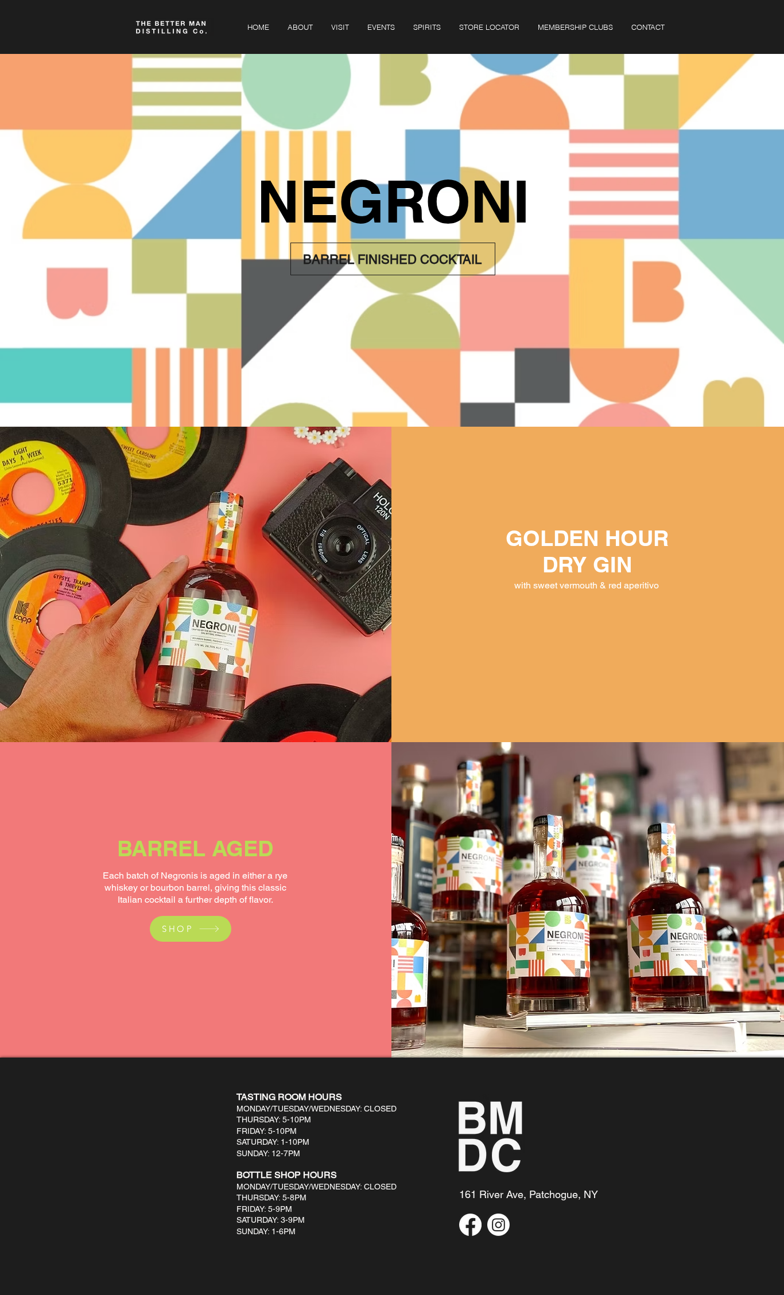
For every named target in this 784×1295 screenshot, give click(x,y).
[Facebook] (470, 1225)
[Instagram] (498, 1225)
